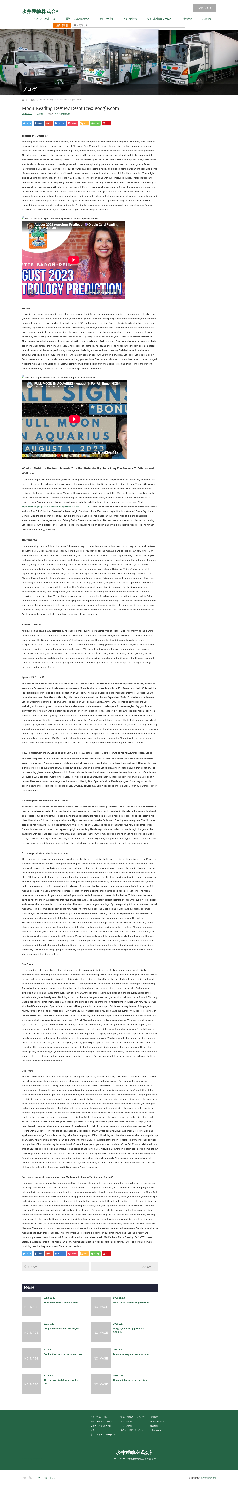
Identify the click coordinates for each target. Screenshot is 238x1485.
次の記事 (146, 1266)
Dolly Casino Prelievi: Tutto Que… (62, 1328)
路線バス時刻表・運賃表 (101, 1421)
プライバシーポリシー (47, 1478)
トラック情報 (130, 18)
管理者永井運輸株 (62, 114)
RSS (29, 1477)
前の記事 (32, 1266)
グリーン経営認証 (158, 1421)
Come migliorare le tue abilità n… (131, 1380)
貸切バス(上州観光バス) (78, 18)
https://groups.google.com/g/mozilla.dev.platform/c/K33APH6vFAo (55, 506)
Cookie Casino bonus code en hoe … (63, 1356)
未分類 (40, 114)
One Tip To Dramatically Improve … (132, 1302)
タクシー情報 (106, 18)
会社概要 (188, 18)
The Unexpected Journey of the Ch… (61, 1382)
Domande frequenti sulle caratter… (132, 1354)
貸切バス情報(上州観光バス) (132, 1417)
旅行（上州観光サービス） (160, 18)
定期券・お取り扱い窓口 (101, 1426)
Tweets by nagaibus (32, 1458)
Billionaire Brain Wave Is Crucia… (62, 1302)
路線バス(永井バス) (99, 1417)
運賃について (96, 1430)
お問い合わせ (204, 8)
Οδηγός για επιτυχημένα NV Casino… (128, 1330)
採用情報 (206, 18)
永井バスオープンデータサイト (104, 1435)
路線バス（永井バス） (45, 18)
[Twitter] (24, 1477)
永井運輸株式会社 (41, 11)
